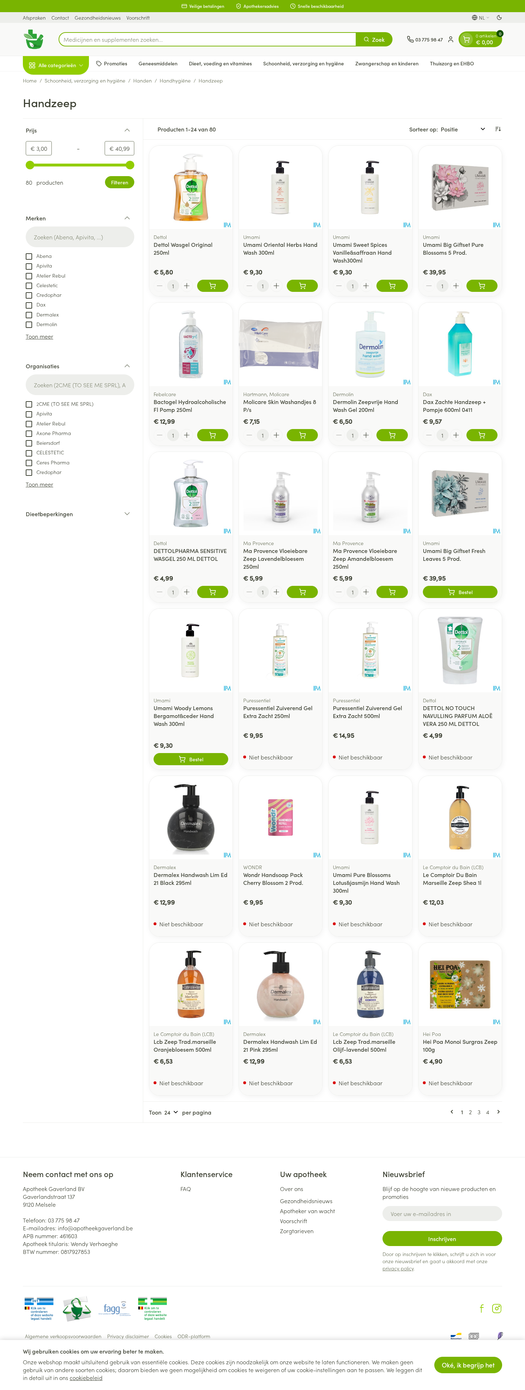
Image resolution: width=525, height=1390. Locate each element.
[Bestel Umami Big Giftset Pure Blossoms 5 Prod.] (482, 286)
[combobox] (207, 39)
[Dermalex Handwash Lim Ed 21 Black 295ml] (190, 817)
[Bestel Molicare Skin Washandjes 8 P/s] (302, 435)
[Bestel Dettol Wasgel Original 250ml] (212, 286)
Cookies (163, 1336)
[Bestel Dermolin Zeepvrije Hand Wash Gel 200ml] (392, 435)
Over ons (291, 1188)
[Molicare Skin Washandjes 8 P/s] (280, 344)
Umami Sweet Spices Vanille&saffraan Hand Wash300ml (362, 252)
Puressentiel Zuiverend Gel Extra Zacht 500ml (367, 711)
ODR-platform (194, 1336)
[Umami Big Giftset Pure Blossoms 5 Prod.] (460, 187)
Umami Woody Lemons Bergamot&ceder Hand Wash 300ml (184, 715)
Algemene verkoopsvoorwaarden (63, 1336)
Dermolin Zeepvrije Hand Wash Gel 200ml (365, 405)
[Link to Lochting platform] (500, 1336)
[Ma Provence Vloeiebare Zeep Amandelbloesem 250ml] (370, 493)
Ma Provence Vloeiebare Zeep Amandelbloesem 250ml (365, 558)
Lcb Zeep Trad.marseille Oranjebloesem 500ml (185, 1045)
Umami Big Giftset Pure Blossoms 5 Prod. (453, 248)
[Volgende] (497, 1111)
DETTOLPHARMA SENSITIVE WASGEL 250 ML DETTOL (190, 554)
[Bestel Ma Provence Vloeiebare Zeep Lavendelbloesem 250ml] (302, 592)
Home (30, 80)
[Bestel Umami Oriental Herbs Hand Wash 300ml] (302, 286)
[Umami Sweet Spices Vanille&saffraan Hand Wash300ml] (370, 187)
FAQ (185, 1188)
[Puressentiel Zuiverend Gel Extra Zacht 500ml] (370, 650)
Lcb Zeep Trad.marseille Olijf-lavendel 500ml (364, 1045)
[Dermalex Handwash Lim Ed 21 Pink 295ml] (280, 984)
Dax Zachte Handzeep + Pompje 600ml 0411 (454, 405)
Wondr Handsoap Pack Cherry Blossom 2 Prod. (273, 878)
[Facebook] (481, 1308)
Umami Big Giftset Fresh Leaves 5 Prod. (454, 554)
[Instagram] (496, 1308)
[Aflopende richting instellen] (498, 129)
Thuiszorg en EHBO (452, 63)
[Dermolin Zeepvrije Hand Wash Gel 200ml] (370, 344)
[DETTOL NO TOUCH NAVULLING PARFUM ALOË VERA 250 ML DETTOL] (460, 650)
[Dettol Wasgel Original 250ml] (190, 187)
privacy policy (398, 1268)
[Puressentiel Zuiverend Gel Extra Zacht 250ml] (280, 650)
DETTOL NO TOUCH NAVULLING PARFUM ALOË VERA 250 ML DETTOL (457, 715)
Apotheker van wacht (307, 1211)
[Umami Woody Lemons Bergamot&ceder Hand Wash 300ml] (190, 650)
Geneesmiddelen (158, 63)
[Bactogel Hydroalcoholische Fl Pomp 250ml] (190, 344)
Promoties (115, 63)
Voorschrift (138, 17)
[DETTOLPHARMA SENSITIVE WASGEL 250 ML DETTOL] (190, 493)
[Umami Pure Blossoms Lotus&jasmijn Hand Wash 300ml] (370, 817)
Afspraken (34, 17)
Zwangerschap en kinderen (387, 63)
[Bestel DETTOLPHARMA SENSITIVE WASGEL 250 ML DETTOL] (212, 592)
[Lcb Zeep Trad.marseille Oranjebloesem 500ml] (190, 984)
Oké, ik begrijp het (468, 1364)
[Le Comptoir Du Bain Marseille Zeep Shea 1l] (460, 817)
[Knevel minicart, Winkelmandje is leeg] (466, 39)
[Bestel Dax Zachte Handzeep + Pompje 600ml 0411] (482, 435)
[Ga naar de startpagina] (33, 39)
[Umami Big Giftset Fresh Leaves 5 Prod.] (460, 493)
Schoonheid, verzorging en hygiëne (303, 63)
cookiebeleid (86, 1377)
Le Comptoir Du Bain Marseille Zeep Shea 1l (452, 878)
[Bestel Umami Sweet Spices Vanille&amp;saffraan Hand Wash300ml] (392, 286)
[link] (453, 1111)
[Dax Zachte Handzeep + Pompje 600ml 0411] (460, 344)
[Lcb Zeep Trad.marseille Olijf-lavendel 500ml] (370, 984)
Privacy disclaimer (128, 1336)
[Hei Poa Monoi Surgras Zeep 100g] (460, 984)
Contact (60, 17)
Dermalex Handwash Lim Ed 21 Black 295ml (191, 878)
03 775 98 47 (64, 1220)
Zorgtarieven (297, 1231)
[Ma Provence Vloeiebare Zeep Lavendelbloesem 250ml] (280, 493)
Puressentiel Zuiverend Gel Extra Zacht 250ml (277, 711)
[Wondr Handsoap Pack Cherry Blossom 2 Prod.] (280, 817)
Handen (142, 80)
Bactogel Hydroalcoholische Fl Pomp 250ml (190, 405)
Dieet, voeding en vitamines (220, 63)
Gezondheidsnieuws (98, 17)
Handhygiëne (175, 80)
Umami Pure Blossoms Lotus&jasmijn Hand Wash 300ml (366, 882)
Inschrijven (442, 1238)
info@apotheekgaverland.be (95, 1228)
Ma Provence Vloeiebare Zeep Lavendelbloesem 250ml (275, 558)
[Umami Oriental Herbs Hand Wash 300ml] (280, 187)
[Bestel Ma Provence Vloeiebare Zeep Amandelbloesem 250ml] (392, 592)
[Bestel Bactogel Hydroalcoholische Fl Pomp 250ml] (212, 435)
